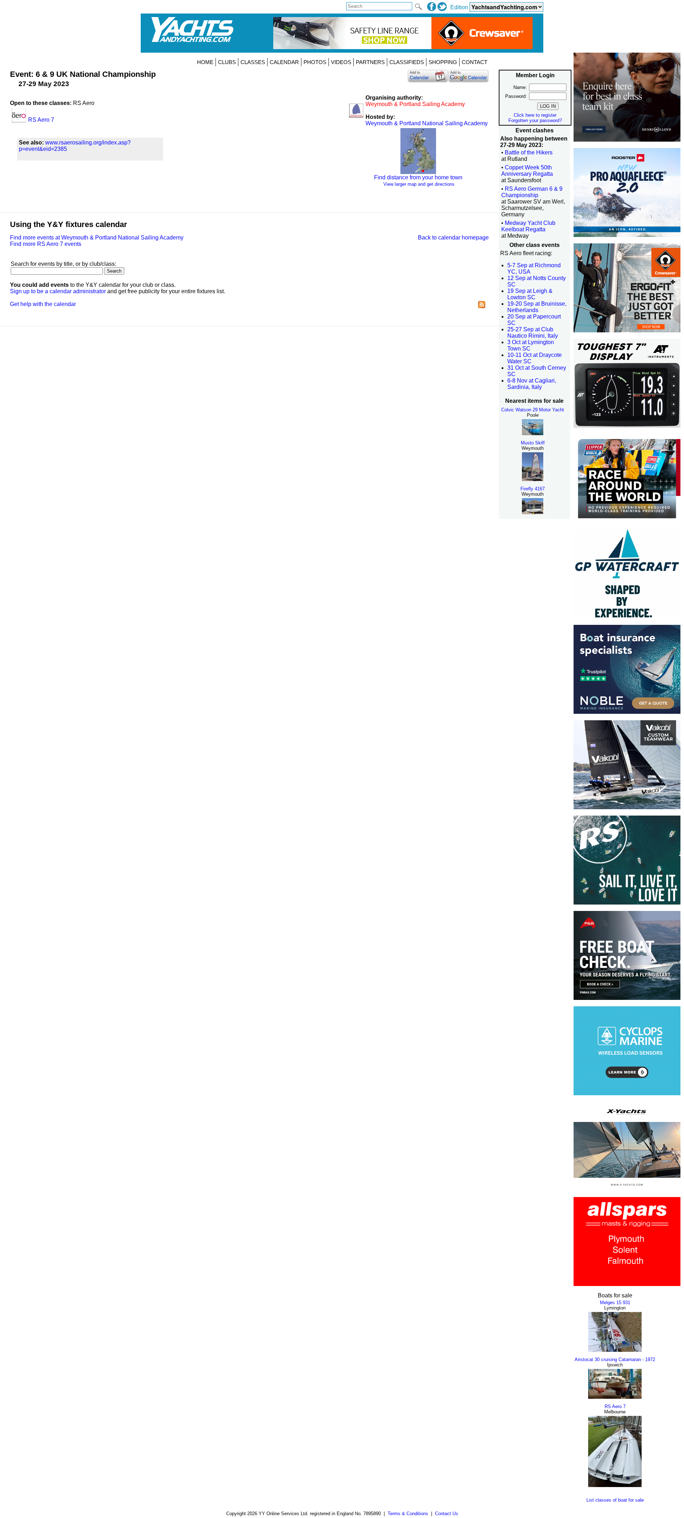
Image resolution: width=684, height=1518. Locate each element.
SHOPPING (443, 62)
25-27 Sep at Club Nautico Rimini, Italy (532, 332)
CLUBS (227, 62)
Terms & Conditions (408, 1513)
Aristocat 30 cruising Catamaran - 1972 (615, 1359)
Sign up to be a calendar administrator (58, 291)
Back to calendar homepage (453, 237)
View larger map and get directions (419, 184)
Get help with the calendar (43, 304)
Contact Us (446, 1513)
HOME (205, 62)
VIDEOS (341, 62)
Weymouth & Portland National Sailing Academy (427, 123)
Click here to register (535, 115)
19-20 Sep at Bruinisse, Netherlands (536, 307)
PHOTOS (315, 62)
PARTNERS (370, 62)
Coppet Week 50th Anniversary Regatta (527, 170)
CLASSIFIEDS (406, 62)
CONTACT (474, 62)
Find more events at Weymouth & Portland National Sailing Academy (96, 237)
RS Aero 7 (615, 1406)
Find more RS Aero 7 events (45, 244)
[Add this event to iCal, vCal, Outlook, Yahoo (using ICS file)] (428, 77)
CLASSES (252, 62)
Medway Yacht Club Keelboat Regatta (528, 226)
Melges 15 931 (615, 1302)
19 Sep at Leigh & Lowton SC (530, 294)
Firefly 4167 (532, 488)
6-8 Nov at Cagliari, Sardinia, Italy (531, 384)
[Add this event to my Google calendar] (468, 77)
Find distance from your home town (418, 177)
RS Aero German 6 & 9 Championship (532, 192)
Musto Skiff (533, 443)
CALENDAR (284, 62)
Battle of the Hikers (529, 152)
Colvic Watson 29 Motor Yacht (532, 409)
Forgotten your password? (535, 120)
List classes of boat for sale (615, 1500)
